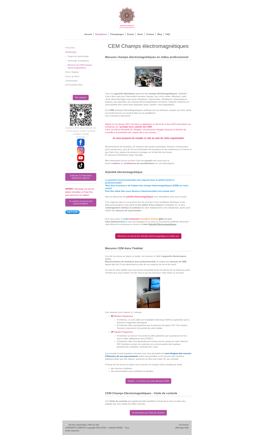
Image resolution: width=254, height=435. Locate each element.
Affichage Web (182, 427)
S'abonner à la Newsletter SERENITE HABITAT (81, 176)
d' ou (123, 163)
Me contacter (80, 97)
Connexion (184, 425)
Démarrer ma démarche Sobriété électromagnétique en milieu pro (148, 236)
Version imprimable (77, 425)
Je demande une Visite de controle (148, 413)
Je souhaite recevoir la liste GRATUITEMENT (80, 202)
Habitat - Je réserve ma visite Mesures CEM (148, 381)
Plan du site (93, 425)
